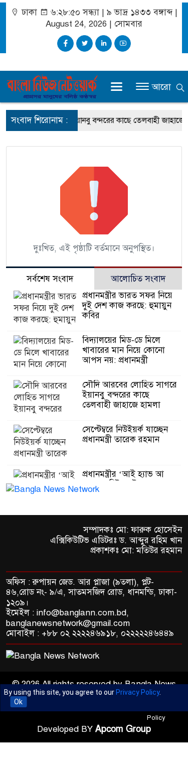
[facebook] (65, 43)
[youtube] (122, 43)
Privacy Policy (137, 692)
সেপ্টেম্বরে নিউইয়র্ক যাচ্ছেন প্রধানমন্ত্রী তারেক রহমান (125, 434)
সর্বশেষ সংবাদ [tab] (50, 279)
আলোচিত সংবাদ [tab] (138, 279)
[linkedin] (103, 43)
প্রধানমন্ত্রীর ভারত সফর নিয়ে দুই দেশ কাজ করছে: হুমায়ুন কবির (127, 305)
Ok (18, 702)
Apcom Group (123, 728)
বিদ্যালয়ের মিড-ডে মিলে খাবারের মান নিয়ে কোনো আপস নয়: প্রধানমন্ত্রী (123, 350)
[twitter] (84, 43)
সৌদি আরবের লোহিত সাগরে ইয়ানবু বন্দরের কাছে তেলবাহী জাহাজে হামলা (129, 394)
